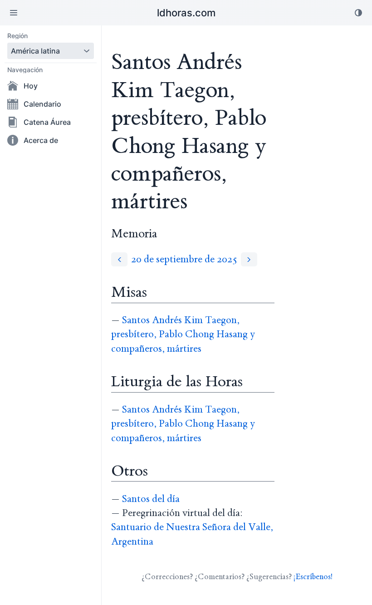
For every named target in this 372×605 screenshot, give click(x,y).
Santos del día (151, 499)
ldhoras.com (186, 13)
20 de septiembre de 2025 (184, 259)
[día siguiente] (249, 259)
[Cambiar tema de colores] (358, 13)
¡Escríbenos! (313, 576)
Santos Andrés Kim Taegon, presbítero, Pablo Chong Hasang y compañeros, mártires (183, 334)
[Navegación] (14, 13)
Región (17, 36)
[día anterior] (119, 259)
